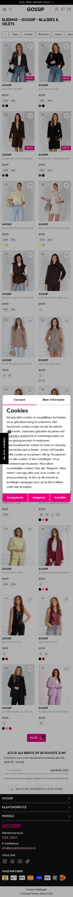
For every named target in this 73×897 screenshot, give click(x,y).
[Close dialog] (68, 428)
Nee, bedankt (25, 463)
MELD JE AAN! (25, 460)
